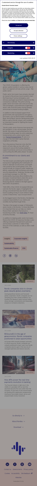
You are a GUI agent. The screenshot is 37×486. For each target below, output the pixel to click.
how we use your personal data (26, 20)
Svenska (12, 5)
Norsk (7, 5)
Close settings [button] (18, 36)
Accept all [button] (18, 25)
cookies (13, 20)
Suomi (16, 5)
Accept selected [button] (18, 30)
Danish (4, 5)
